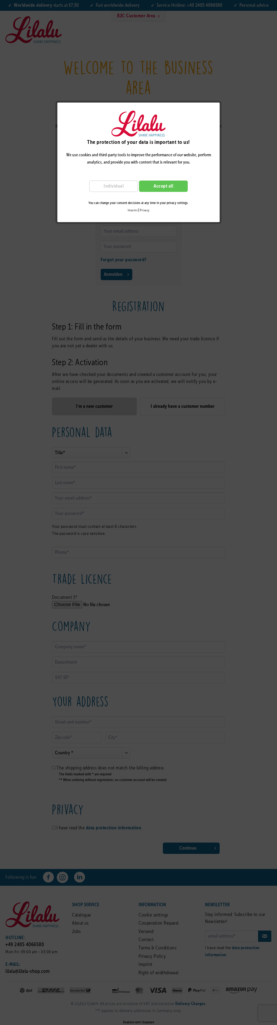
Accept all (163, 186)
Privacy (145, 210)
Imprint (133, 210)
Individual (114, 186)
